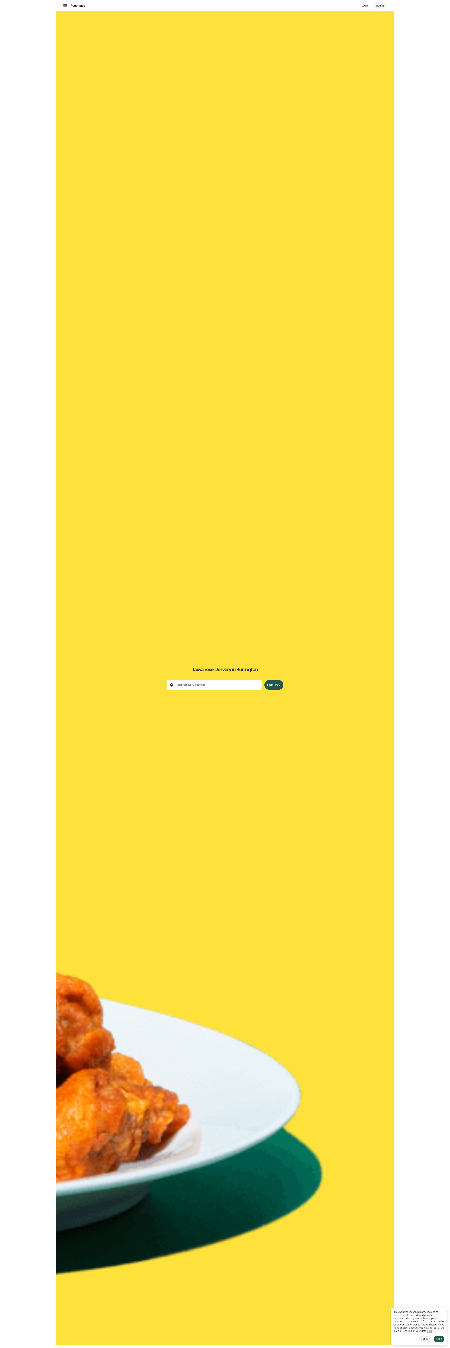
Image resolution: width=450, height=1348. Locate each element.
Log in (365, 5)
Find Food (274, 685)
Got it (439, 1339)
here (429, 1331)
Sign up (380, 5)
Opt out (425, 1339)
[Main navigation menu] (65, 5)
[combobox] (216, 684)
